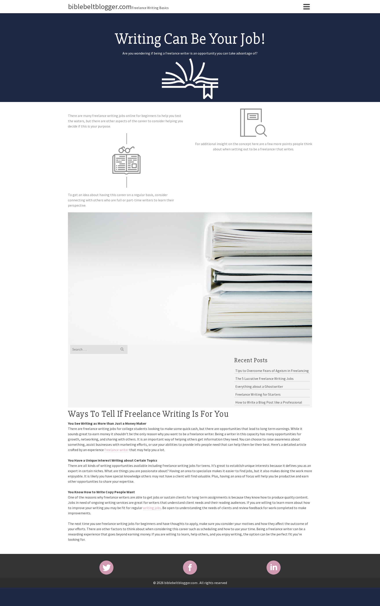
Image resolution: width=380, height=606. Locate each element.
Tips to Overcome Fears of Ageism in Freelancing (272, 370)
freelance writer (116, 450)
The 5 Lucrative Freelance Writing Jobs (264, 378)
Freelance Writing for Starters (258, 394)
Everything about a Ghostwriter (259, 386)
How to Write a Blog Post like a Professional (268, 402)
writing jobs (152, 508)
